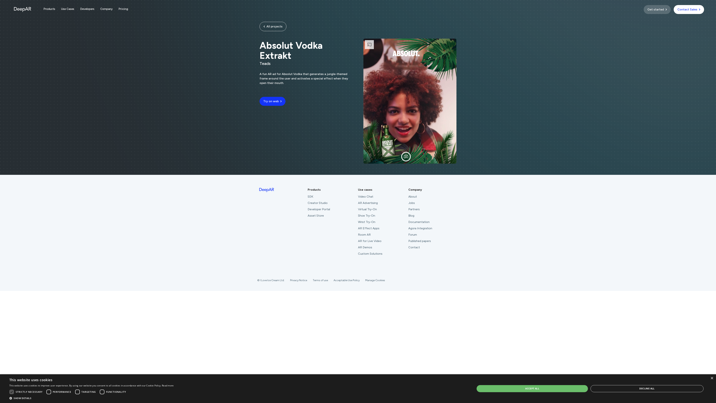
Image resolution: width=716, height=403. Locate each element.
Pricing (123, 9)
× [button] (711, 378)
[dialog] (358, 388)
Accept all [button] (532, 388)
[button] (49, 9)
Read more (168, 385)
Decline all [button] (646, 388)
